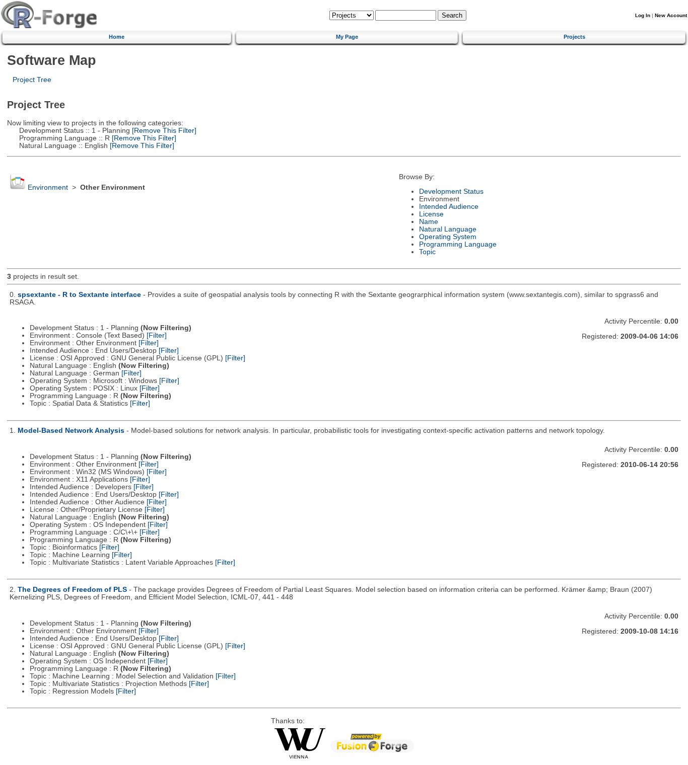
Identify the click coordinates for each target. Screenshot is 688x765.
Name (428, 221)
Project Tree (32, 80)
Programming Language (458, 244)
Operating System (447, 237)
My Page (347, 37)
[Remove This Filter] (163, 130)
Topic (427, 252)
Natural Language (447, 229)
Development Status (451, 191)
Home (116, 37)
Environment (48, 187)
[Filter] (157, 335)
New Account (671, 15)
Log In (642, 15)
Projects (574, 37)
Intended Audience (448, 206)
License (431, 214)
